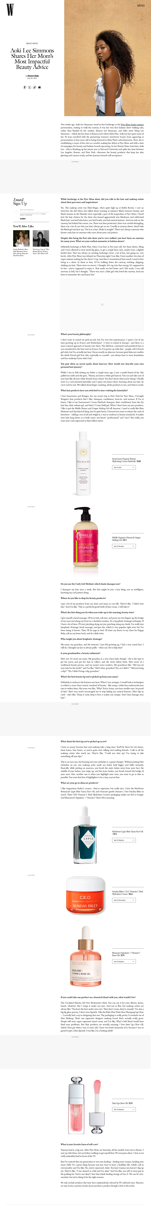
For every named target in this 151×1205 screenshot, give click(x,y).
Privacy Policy (28, 214)
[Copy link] (34, 87)
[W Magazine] (10, 9)
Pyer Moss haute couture (132, 124)
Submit (23, 218)
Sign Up (20, 201)
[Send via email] (39, 87)
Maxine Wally (33, 75)
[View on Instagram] (102, 304)
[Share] (24, 87)
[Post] (29, 87)
